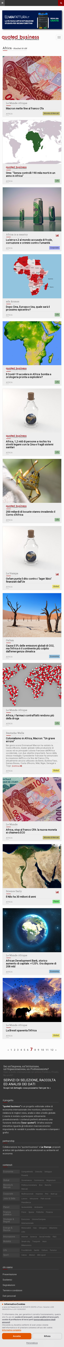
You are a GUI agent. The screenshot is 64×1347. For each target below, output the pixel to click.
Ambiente (38, 1207)
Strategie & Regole (8, 1220)
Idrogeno (43, 1228)
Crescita (38, 1172)
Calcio (24, 1255)
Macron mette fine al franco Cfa (25, 108)
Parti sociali (45, 1198)
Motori (32, 1255)
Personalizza (32, 1343)
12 (51, 1049)
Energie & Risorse (7, 1229)
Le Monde (12, 824)
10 (42, 1049)
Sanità (36, 1250)
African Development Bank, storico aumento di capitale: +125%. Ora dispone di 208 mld (31, 963)
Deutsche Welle (15, 733)
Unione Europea (39, 1219)
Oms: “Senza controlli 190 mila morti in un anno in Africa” (30, 174)
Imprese (39, 1194)
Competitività (27, 1172)
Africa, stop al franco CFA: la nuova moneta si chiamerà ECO (31, 831)
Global (56, 586)
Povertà (24, 1175)
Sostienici (7, 1280)
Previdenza (26, 1202)
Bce (40, 1185)
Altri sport (41, 1255)
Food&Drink (26, 1250)
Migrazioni (51, 1180)
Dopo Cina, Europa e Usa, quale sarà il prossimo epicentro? (28, 308)
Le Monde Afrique (16, 103)
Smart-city (25, 1241)
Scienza (33, 1237)
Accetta (17, 1336)
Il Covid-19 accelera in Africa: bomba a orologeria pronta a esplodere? (28, 376)
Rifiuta (47, 1336)
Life (57, 181)
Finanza (49, 1212)
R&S (54, 1237)
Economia (54, 656)
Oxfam (10, 640)
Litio (23, 1232)
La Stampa (12, 573)
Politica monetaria (29, 1185)
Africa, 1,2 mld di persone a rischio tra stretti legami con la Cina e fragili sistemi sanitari (29, 444)
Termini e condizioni (12, 1290)
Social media (44, 1237)
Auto (44, 1241)
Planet (56, 901)
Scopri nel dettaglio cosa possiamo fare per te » (27, 1088)
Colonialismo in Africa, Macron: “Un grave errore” (30, 740)
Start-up (54, 1194)
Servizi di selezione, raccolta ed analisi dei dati (29, 1082)
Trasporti (36, 1241)
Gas (35, 1228)
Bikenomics (26, 1245)
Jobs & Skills (9, 1198)
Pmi (46, 1194)
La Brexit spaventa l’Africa (21, 1030)
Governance (26, 1180)
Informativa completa (11, 1330)
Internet (24, 1237)
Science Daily (14, 891)
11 (47, 1049)
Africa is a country (17, 234)
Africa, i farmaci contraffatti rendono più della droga (30, 717)
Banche (48, 1185)
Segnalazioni (9, 1285)
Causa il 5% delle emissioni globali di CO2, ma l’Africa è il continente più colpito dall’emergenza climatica (30, 648)
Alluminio (53, 1228)
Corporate (54, 248)
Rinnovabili (26, 1228)
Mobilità (7, 1241)
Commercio (39, 1180)
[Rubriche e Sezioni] (2, 3)
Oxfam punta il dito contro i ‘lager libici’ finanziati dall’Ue (29, 580)
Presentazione (10, 1274)
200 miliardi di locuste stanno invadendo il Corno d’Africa (30, 513)
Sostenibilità (26, 1207)
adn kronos (12, 301)
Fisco (23, 1212)
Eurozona (25, 1219)
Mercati (24, 1189)
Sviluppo (48, 1172)
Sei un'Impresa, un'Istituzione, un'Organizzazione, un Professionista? (26, 1068)
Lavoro (24, 1198)
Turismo (53, 1250)
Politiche (40, 1212)
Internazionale (27, 1223)
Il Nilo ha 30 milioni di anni (21, 896)
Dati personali (9, 1296)
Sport (6, 1255)
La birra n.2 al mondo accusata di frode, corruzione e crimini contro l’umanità (29, 241)
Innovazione (9, 1236)
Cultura (44, 1250)
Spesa (31, 1212)
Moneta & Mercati (51, 113)
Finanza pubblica (7, 1213)
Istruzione (34, 1198)
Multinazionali (27, 1194)
